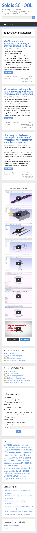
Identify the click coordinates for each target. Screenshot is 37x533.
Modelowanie (28, 412)
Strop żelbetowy (12, 373)
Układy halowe (10, 425)
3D (4, 445)
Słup (31, 176)
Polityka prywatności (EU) (11, 525)
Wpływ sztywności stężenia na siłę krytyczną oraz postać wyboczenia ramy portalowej (18, 91)
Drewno (8, 407)
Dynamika (9, 412)
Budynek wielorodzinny (15, 382)
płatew (5, 466)
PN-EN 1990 (24, 458)
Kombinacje (16, 450)
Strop (21, 471)
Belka (8, 422)
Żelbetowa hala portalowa (16, 378)
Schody (6, 468)
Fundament (16, 447)
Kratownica (27, 449)
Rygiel (28, 465)
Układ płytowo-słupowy (15, 356)
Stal (14, 407)
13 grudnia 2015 (22, 97)
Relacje (24, 465)
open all (6, 353)
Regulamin (7, 528)
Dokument (8, 76)
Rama (31, 78)
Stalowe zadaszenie (14, 358)
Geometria (24, 447)
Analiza (9, 445)
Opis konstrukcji (11, 400)
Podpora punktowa (12, 463)
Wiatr (20, 476)
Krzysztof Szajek (10, 49)
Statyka (29, 415)
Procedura (21, 400)
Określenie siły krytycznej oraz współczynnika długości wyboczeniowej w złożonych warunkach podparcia (18, 139)
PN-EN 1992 (16, 460)
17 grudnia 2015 (22, 49)
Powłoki (19, 463)
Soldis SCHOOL (17, 5)
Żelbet (20, 407)
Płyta (13, 422)
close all (13, 353)
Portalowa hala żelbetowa (16, 360)
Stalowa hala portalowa (15, 376)
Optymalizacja (10, 415)
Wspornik (24, 476)
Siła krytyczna (29, 80)
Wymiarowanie (10, 417)
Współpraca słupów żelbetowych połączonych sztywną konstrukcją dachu (17, 43)
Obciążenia (25, 452)
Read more (8, 72)
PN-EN (16, 457)
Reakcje (20, 466)
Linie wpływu (18, 412)
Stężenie (22, 473)
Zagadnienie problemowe (14, 402)
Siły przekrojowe (22, 468)
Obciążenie (8, 455)
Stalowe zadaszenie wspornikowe (18, 380)
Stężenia (30, 81)
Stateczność (24, 81)
